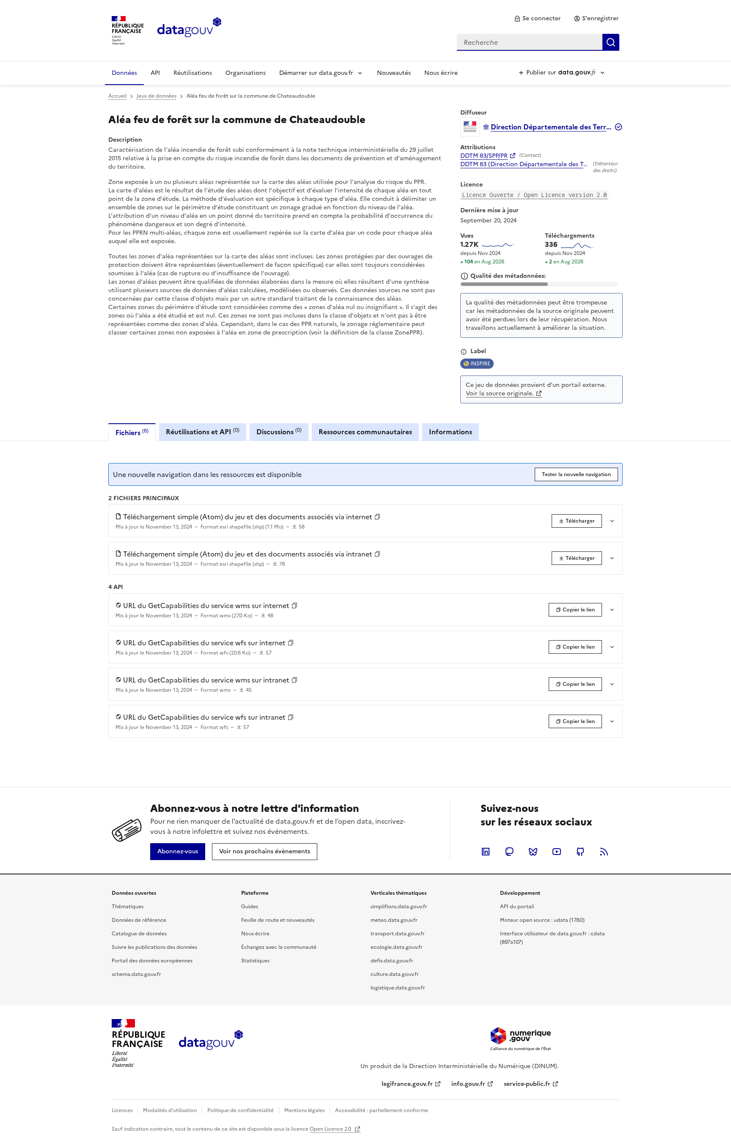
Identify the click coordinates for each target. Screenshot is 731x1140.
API (155, 73)
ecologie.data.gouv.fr (397, 947)
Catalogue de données (139, 933)
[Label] (463, 352)
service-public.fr (527, 1084)
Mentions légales (304, 1110)
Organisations (245, 73)
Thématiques (127, 906)
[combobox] (538, 42)
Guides (249, 906)
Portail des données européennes (152, 961)
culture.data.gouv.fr (395, 974)
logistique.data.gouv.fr (398, 988)
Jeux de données (156, 96)
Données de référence (139, 920)
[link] (537, 18)
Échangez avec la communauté (278, 947)
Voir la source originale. (500, 393)
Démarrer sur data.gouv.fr (316, 73)
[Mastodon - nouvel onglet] (509, 851)
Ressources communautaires (365, 432)
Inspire (480, 363)
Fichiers (131, 432)
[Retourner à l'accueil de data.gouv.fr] (189, 30)
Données (124, 73)
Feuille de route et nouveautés (277, 920)
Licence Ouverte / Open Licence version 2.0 (534, 195)
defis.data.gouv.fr (392, 961)
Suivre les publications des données (154, 947)
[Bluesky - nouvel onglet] (533, 851)
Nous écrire (441, 73)
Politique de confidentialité (240, 1110)
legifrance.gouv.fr (407, 1084)
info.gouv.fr (468, 1084)
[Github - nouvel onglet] (580, 851)
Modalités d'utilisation (170, 1110)
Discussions (279, 431)
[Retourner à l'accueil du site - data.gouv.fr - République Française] (211, 1043)
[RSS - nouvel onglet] (604, 851)
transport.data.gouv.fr (398, 933)
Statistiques (255, 961)
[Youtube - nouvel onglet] (556, 851)
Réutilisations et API (202, 431)
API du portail (517, 906)
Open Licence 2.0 (331, 1129)
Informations (450, 432)
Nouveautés (394, 73)
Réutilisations (192, 73)
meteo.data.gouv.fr (394, 920)
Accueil (117, 96)
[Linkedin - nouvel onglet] (485, 851)
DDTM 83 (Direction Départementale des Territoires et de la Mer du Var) (525, 164)
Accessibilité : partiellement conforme (381, 1110)
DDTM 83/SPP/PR (484, 156)
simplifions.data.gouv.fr (399, 906)
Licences (122, 1110)
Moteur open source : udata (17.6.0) (542, 920)
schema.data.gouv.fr (136, 974)
